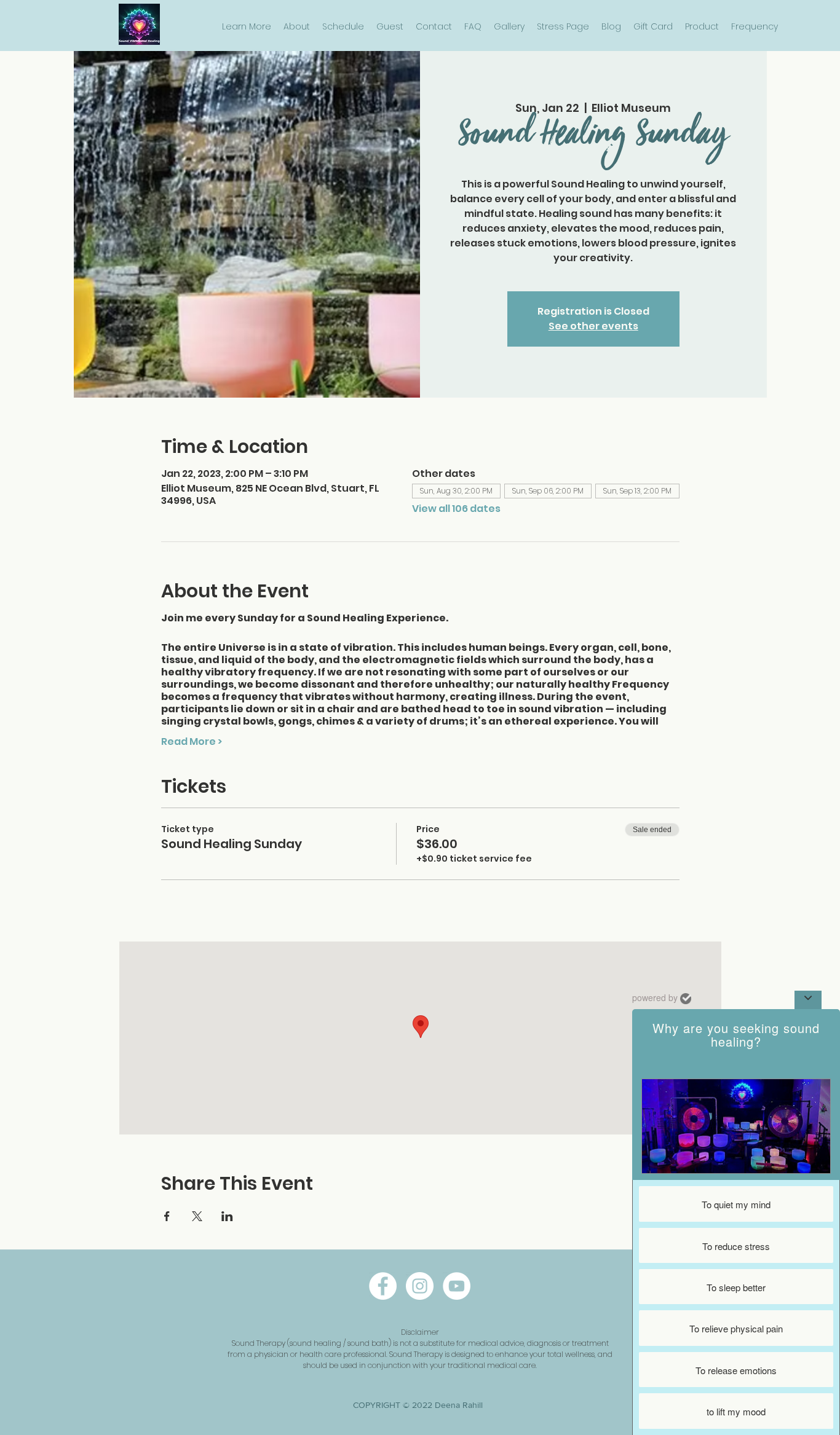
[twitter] (456, 1286)
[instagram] (420, 1286)
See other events (593, 326)
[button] (246, 26)
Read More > (191, 742)
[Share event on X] (197, 1216)
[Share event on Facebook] (167, 1216)
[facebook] (383, 1286)
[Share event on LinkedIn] (227, 1216)
